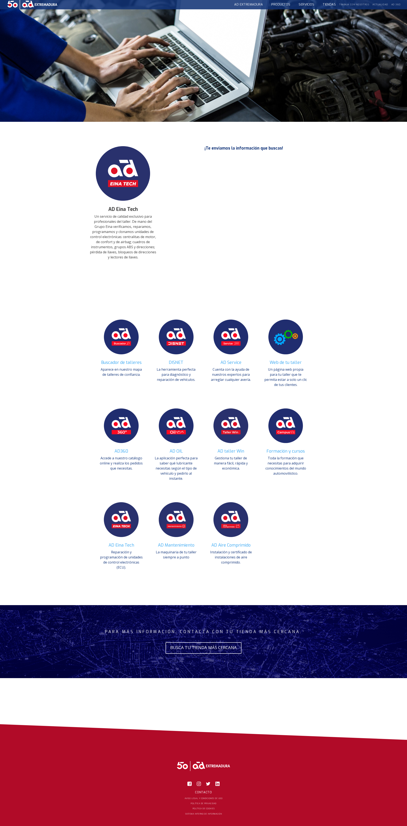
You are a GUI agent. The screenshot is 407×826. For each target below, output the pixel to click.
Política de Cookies (203, 808)
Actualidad (380, 4)
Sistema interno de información (203, 813)
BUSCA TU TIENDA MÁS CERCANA (203, 647)
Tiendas (329, 5)
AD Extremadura (248, 5)
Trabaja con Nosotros (354, 4)
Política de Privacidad (203, 803)
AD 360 (396, 4)
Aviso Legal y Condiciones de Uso (203, 798)
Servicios (306, 5)
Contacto (203, 792)
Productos (280, 5)
